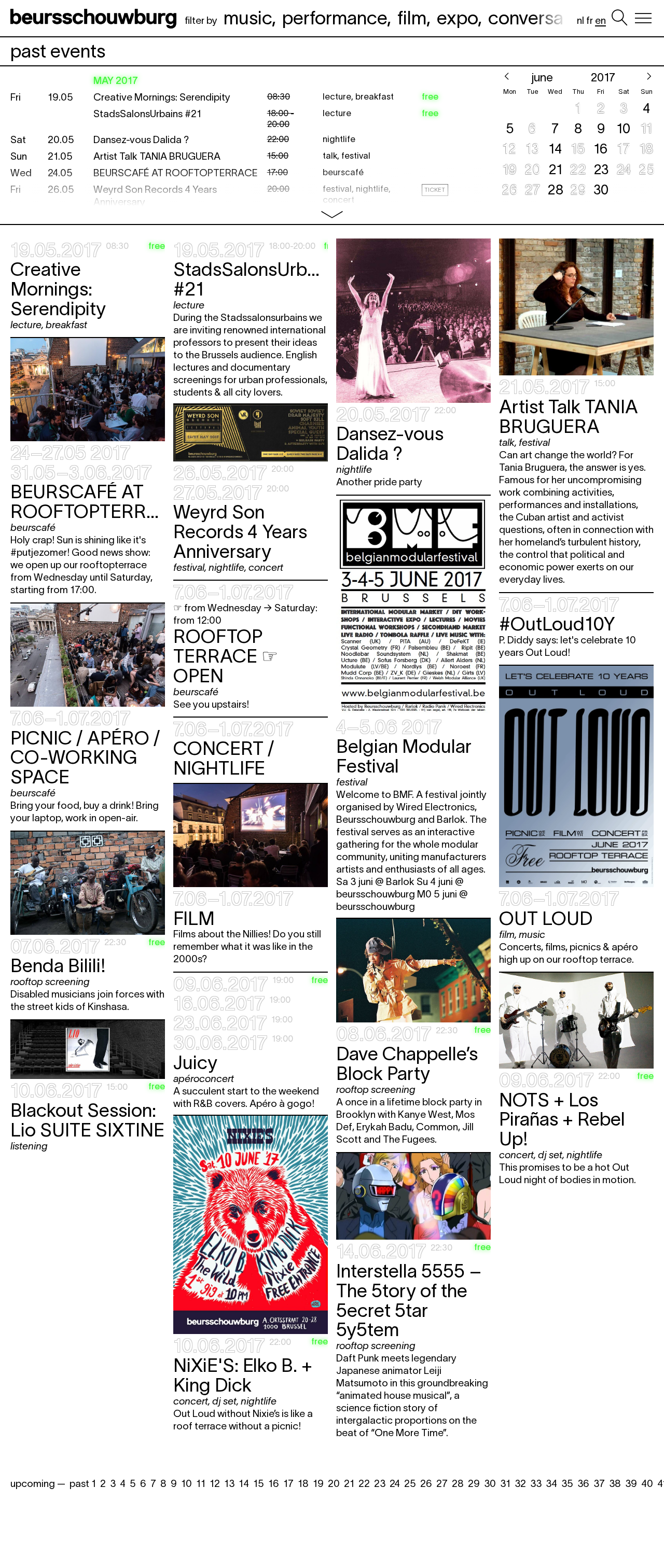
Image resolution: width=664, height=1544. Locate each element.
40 (647, 1483)
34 (551, 1483)
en (600, 20)
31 (505, 1483)
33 (536, 1483)
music (248, 17)
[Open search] (619, 18)
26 (426, 1483)
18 (303, 1483)
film (411, 17)
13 (229, 1483)
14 (244, 1483)
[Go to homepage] (95, 18)
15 (258, 1483)
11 (200, 1483)
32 (520, 1483)
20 (334, 1483)
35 (567, 1483)
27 (442, 1483)
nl (580, 20)
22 (364, 1483)
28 (458, 1483)
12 (215, 1483)
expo (457, 17)
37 (599, 1483)
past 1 (83, 1483)
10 (186, 1483)
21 (349, 1483)
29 (474, 1483)
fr (589, 20)
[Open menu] (643, 18)
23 (379, 1483)
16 (273, 1483)
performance (334, 17)
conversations (545, 17)
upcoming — (37, 1483)
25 (410, 1483)
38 (615, 1483)
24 (395, 1483)
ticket (434, 190)
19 (318, 1483)
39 (631, 1483)
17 (288, 1483)
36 (583, 1483)
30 (490, 1483)
